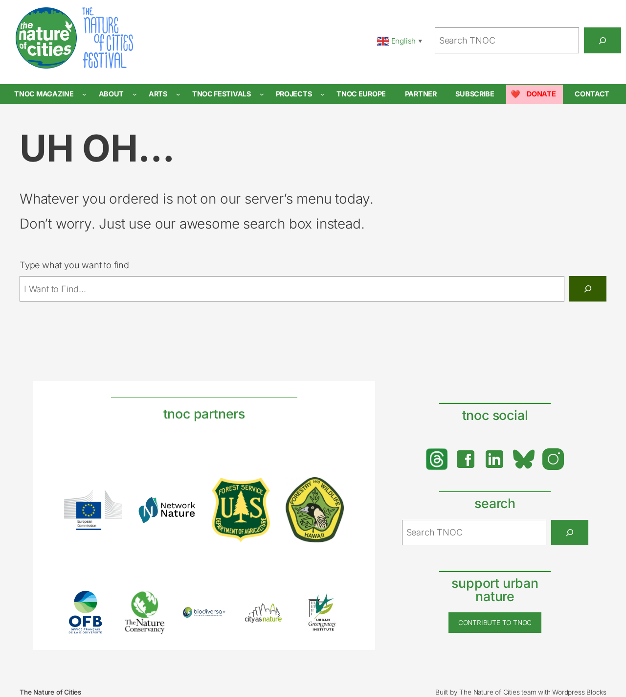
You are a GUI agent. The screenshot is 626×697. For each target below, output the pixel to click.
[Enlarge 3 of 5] (213, 619)
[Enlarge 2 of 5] (154, 602)
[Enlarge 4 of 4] (331, 490)
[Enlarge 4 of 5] (272, 612)
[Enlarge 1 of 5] (95, 603)
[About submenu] (135, 94)
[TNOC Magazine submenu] (84, 94)
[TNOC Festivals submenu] (262, 94)
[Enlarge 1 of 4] (109, 503)
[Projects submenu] (322, 94)
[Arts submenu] (178, 94)
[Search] (602, 40)
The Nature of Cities (50, 692)
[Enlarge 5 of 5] (331, 603)
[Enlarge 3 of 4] (257, 490)
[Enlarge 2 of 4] (183, 509)
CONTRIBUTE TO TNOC (495, 623)
